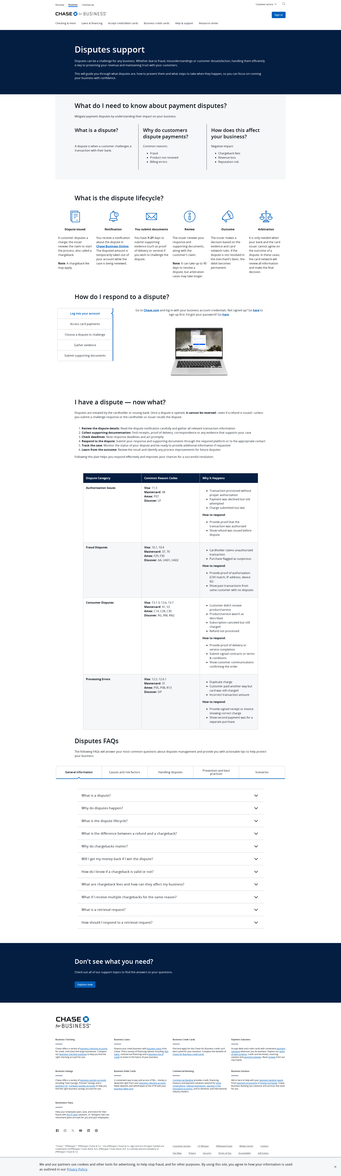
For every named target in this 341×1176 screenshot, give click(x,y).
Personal (59, 4)
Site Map (177, 1153)
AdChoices (263, 1153)
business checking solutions (73, 1054)
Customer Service (182, 1146)
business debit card (123, 1088)
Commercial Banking (183, 1080)
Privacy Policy (77, 1169)
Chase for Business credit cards (188, 1054)
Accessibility (245, 1153)
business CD (61, 1085)
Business (73, 5)
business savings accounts (93, 1080)
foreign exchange (268, 1083)
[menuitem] (267, 4)
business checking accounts (93, 1048)
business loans (154, 1048)
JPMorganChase (224, 1146)
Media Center (246, 1146)
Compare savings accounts (82, 1085)
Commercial (88, 4)
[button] (335, 1166)
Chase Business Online (112, 246)
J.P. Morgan (203, 1146)
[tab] (85, 313)
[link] (57, 1131)
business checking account (152, 1083)
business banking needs (271, 1080)
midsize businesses (195, 1085)
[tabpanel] (199, 349)
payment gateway (252, 1057)
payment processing (247, 1083)
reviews (272, 1057)
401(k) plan (72, 1114)
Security (207, 1153)
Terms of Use (224, 1153)
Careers (264, 1146)
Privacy (192, 1153)
